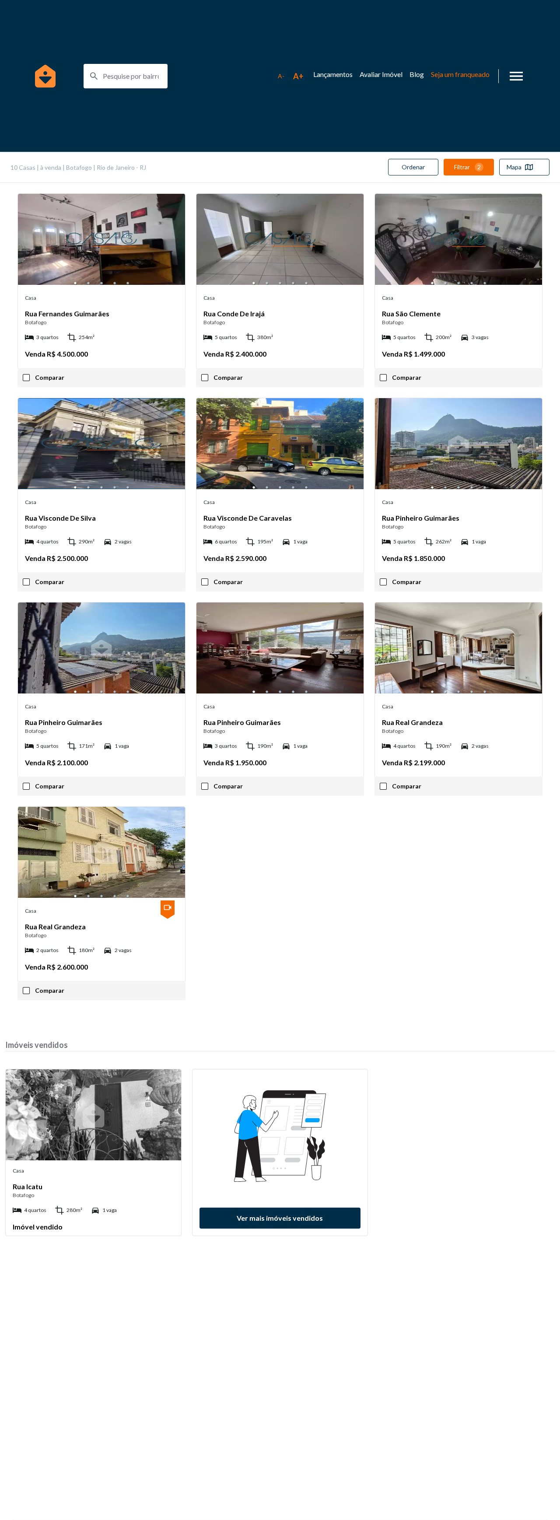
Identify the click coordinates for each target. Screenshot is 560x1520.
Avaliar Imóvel (381, 74)
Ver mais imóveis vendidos (280, 1218)
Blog (417, 74)
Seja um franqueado (460, 74)
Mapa (514, 167)
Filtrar (467, 167)
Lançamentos (333, 74)
